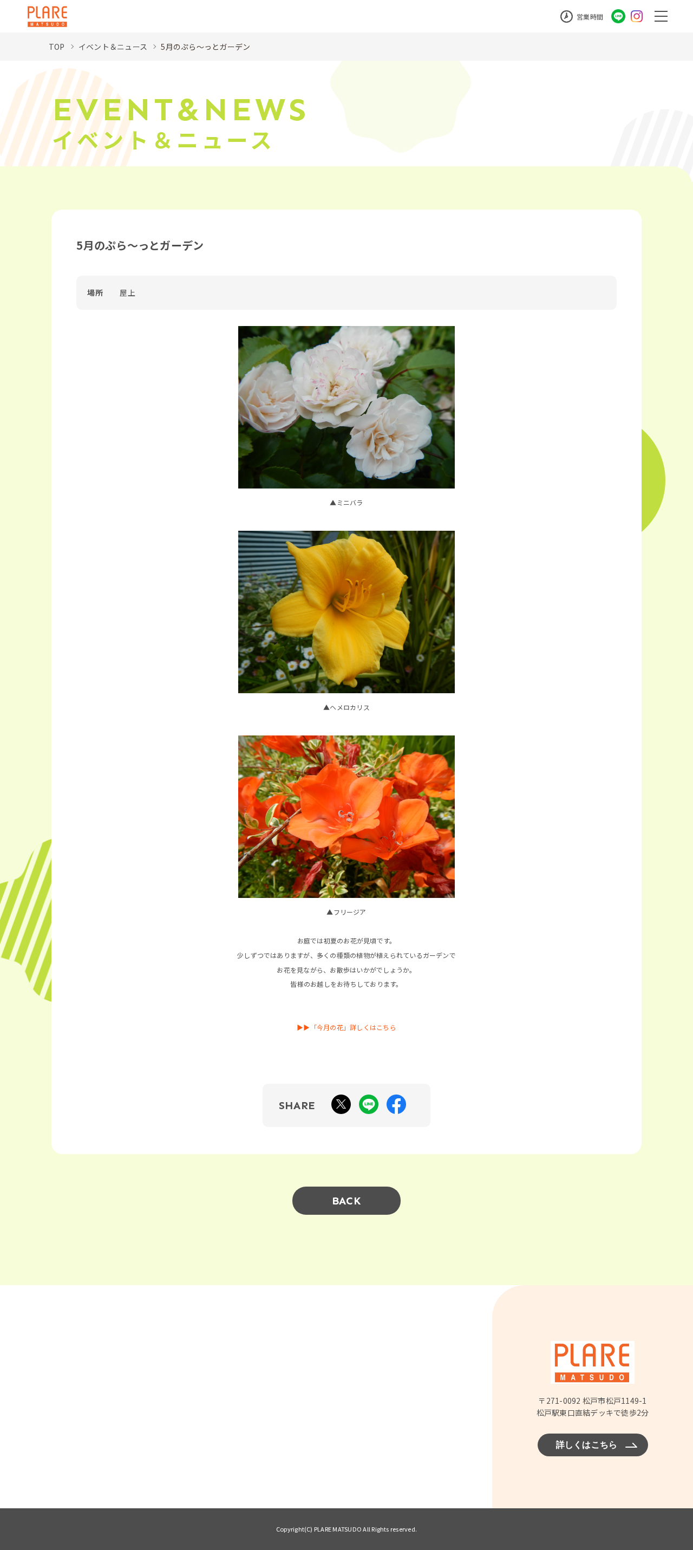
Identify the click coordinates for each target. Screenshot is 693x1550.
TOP (57, 46)
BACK (346, 1200)
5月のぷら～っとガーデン (205, 46)
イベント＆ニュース (113, 46)
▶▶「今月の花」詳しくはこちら (346, 1027)
